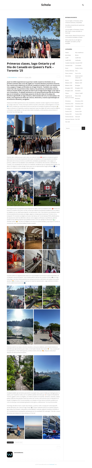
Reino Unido (78, 96)
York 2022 (77, 119)
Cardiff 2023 (68, 60)
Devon (66, 68)
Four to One (78, 73)
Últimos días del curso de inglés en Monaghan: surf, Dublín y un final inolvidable (73, 41)
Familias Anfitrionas (69, 70)
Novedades (77, 90)
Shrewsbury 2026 (79, 106)
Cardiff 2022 (78, 57)
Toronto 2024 (78, 111)
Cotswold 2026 (68, 65)
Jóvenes (67, 80)
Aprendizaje (68, 55)
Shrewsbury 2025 (69, 106)
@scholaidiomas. (12, 77)
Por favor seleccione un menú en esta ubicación (46, 11)
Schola (46, 4)
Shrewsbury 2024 (79, 103)
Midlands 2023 (78, 80)
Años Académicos (79, 52)
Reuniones (77, 98)
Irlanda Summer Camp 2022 (79, 76)
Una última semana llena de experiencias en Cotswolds (74, 26)
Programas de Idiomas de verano (69, 96)
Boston (77, 55)
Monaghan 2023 (69, 88)
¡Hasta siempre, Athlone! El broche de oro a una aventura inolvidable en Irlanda (75, 36)
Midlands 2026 (68, 85)
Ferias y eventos (69, 73)
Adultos (67, 52)
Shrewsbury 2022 (79, 101)
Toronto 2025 (18, 442)
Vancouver (77, 116)
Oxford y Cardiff (78, 93)
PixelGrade (51, 464)
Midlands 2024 (68, 83)
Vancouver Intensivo (69, 119)
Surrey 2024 (78, 109)
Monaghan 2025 (79, 88)
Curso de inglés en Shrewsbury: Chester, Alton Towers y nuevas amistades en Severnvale (74, 31)
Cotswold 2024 (78, 63)
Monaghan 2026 (69, 90)
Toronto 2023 (68, 111)
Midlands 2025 (78, 83)
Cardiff (66, 57)
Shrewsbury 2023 (69, 103)
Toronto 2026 (78, 114)
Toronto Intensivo (69, 116)
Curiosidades (78, 65)
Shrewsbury (68, 101)
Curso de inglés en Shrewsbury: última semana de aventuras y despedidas (74, 21)
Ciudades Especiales (70, 63)
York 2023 (67, 122)
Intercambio (68, 76)
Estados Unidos (79, 68)
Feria (76, 70)
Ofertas (67, 93)
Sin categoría (68, 109)
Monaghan (77, 85)
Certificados (78, 60)
